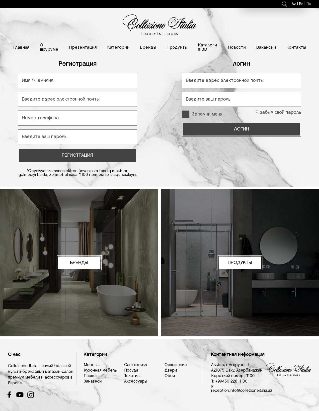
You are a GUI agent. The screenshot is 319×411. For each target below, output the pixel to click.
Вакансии (266, 47)
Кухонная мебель (100, 370)
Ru (309, 4)
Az (294, 4)
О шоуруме (49, 47)
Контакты (296, 47)
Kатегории (118, 47)
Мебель (91, 365)
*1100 (250, 376)
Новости (237, 47)
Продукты (176, 47)
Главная (21, 47)
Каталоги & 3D (207, 47)
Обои (169, 376)
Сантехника (135, 365)
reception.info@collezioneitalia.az (241, 391)
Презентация (83, 47)
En (301, 4)
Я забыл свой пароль (278, 113)
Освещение (175, 365)
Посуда (131, 370)
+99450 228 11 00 (231, 381)
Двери (170, 370)
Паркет (91, 376)
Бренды (148, 47)
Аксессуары (135, 381)
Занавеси (93, 381)
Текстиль (133, 376)
